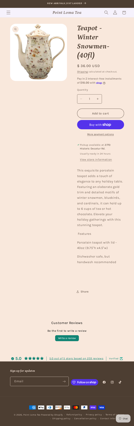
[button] (8, 12)
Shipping (82, 71)
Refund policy (74, 414)
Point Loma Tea (31, 414)
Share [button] (85, 291)
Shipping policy (61, 418)
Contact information (112, 418)
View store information (96, 159)
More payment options (100, 134)
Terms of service (115, 414)
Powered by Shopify (52, 414)
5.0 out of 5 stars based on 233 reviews (76, 358)
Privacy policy (94, 414)
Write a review (67, 338)
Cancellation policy (85, 418)
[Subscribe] (64, 381)
